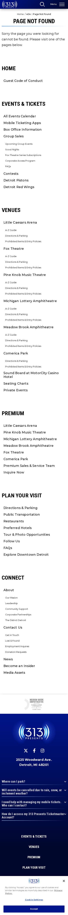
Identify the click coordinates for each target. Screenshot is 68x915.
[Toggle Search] (43, 5)
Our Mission (11, 597)
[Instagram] (42, 751)
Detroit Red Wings (18, 187)
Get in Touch (12, 635)
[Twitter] (26, 751)
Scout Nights (12, 149)
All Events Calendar (19, 116)
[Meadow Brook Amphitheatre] (33, 704)
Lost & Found (12, 640)
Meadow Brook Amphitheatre (28, 327)
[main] (34, 347)
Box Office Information (22, 130)
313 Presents (9, 4)
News (8, 659)
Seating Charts (15, 383)
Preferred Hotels (17, 528)
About (8, 590)
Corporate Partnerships (18, 614)
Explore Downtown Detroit (26, 555)
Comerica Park (15, 353)
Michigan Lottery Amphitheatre (30, 301)
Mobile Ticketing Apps (22, 123)
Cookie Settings (34, 899)
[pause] (64, 699)
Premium (13, 413)
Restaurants (13, 521)
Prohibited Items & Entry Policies (23, 241)
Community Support (16, 609)
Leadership (11, 603)
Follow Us (11, 541)
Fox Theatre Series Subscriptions (23, 155)
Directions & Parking (16, 235)
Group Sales (13, 136)
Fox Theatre (13, 249)
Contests (10, 174)
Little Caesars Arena (20, 222)
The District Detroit (15, 620)
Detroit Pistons (15, 180)
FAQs (8, 166)
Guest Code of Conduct (23, 81)
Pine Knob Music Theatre (24, 275)
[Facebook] (34, 751)
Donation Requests (16, 652)
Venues (11, 210)
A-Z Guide (11, 230)
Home (20, 14)
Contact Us (12, 627)
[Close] (64, 881)
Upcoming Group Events (18, 144)
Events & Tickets (23, 104)
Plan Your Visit (22, 495)
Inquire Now (13, 472)
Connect (13, 578)
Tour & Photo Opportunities (26, 535)
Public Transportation (21, 515)
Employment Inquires (17, 646)
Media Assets (14, 673)
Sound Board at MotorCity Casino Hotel (31, 375)
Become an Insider (19, 666)
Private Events (15, 390)
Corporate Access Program (20, 160)
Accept (34, 909)
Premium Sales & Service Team (29, 466)
